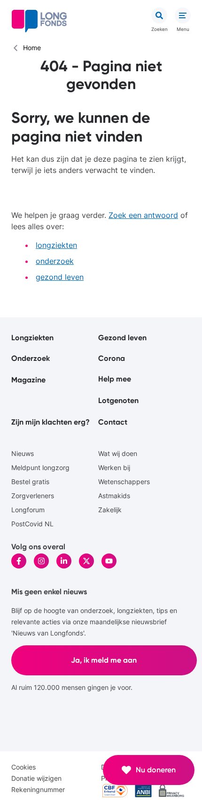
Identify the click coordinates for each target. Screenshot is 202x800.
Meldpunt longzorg (40, 467)
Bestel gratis (30, 482)
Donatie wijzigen (36, 778)
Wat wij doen (117, 453)
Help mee (114, 378)
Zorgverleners (32, 496)
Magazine (28, 379)
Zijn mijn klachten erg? (50, 422)
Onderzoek (30, 358)
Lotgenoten (118, 400)
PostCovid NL (32, 524)
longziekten (56, 245)
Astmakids (114, 496)
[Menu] (183, 15)
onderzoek (55, 261)
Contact (112, 422)
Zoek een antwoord (143, 215)
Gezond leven (122, 337)
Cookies (23, 767)
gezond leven (60, 277)
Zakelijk (110, 510)
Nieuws (22, 453)
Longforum (28, 510)
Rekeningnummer (38, 789)
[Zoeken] (159, 15)
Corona (111, 358)
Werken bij (114, 467)
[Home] (39, 21)
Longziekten (32, 337)
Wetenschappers (124, 482)
